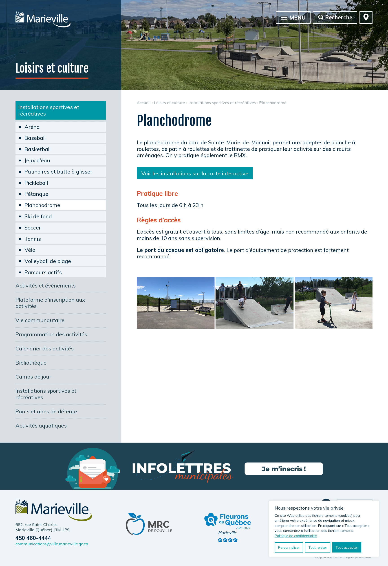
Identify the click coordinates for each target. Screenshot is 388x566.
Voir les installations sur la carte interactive (194, 173)
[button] (284, 17)
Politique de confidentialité (296, 535)
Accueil (144, 102)
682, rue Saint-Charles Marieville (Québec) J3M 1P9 (42, 527)
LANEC (337, 557)
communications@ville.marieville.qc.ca (51, 543)
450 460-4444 (33, 538)
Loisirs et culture (169, 102)
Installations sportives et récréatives (48, 110)
